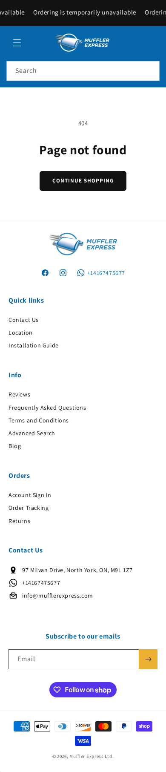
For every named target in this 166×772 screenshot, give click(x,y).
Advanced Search (32, 433)
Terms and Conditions (39, 420)
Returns (19, 521)
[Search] (149, 70)
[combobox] (83, 71)
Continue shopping (83, 180)
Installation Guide (34, 345)
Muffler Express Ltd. (91, 756)
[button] (17, 42)
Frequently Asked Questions (47, 407)
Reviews (19, 394)
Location (21, 332)
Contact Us (24, 320)
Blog (15, 446)
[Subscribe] (148, 659)
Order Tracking (29, 508)
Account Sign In (30, 495)
